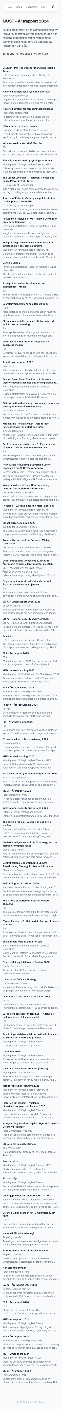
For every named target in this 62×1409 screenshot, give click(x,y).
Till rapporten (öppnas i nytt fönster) (25, 53)
